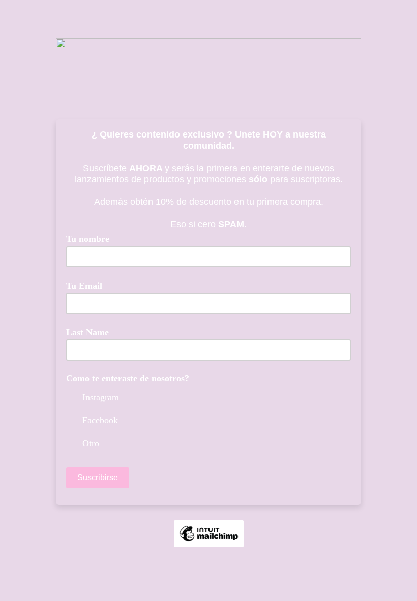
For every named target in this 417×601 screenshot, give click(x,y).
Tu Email (88, 286)
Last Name (87, 332)
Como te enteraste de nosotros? (127, 379)
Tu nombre (87, 239)
